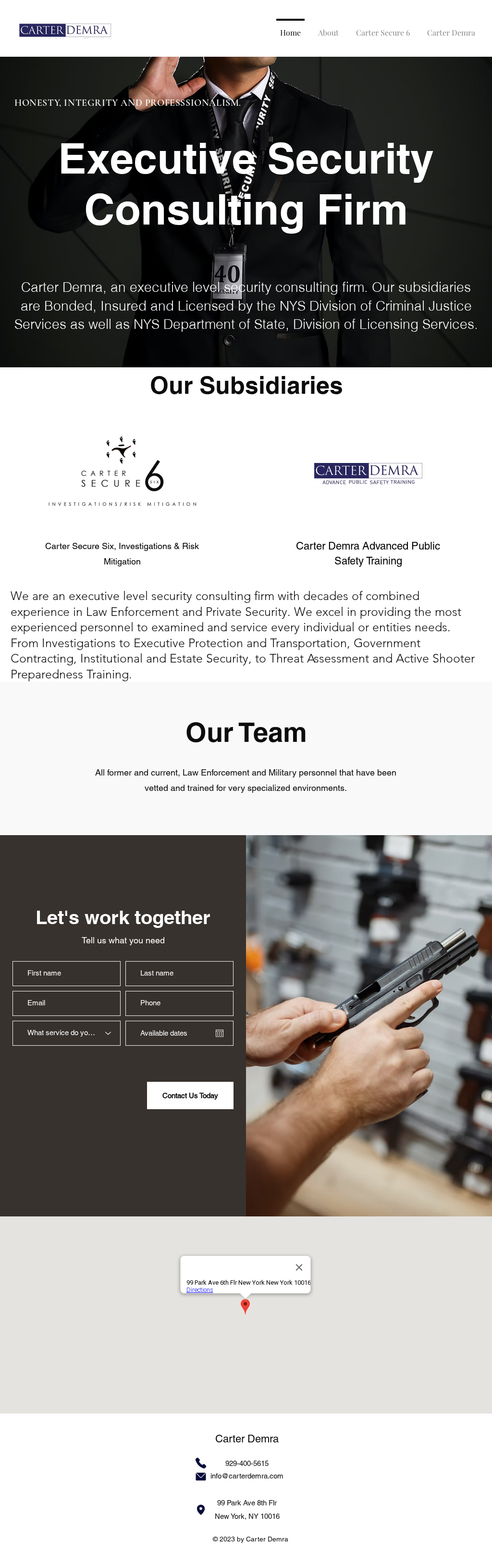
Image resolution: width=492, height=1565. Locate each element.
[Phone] (201, 1463)
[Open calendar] (219, 1033)
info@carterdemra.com (246, 1476)
